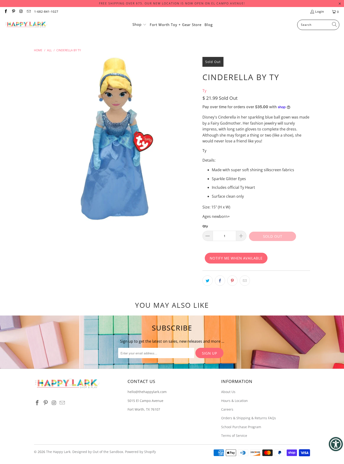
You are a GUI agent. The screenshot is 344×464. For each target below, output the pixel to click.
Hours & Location (234, 400)
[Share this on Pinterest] (232, 280)
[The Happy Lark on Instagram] (21, 12)
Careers (227, 409)
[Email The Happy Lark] (28, 12)
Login (319, 11)
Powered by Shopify (140, 451)
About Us (228, 392)
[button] (139, 25)
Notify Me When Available (236, 258)
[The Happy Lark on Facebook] (6, 12)
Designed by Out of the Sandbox (97, 451)
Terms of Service (234, 435)
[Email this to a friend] (245, 280)
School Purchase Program (241, 427)
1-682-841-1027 (46, 11)
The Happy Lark (58, 451)
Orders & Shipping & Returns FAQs (248, 418)
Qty (205, 226)
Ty (204, 90)
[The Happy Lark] (26, 25)
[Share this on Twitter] (207, 280)
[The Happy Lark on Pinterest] (13, 12)
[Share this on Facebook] (220, 280)
